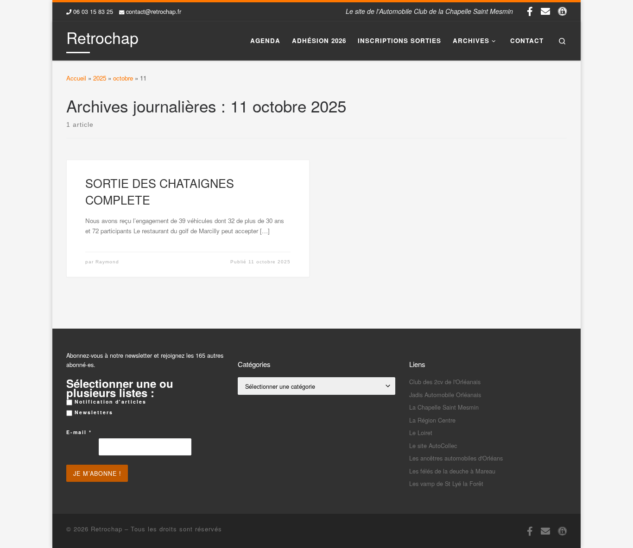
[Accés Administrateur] (562, 11)
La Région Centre (432, 420)
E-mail (79, 432)
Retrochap (106, 528)
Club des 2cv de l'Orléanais (445, 381)
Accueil (76, 78)
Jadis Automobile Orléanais (445, 394)
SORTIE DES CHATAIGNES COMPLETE (159, 191)
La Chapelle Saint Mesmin (444, 407)
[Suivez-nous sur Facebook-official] (530, 11)
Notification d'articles (109, 401)
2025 (99, 78)
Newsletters (92, 412)
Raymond (107, 261)
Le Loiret (420, 432)
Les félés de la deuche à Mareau (452, 471)
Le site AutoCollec (433, 445)
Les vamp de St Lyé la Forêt (446, 483)
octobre (123, 78)
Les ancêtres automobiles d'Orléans (456, 458)
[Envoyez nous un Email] (545, 11)
